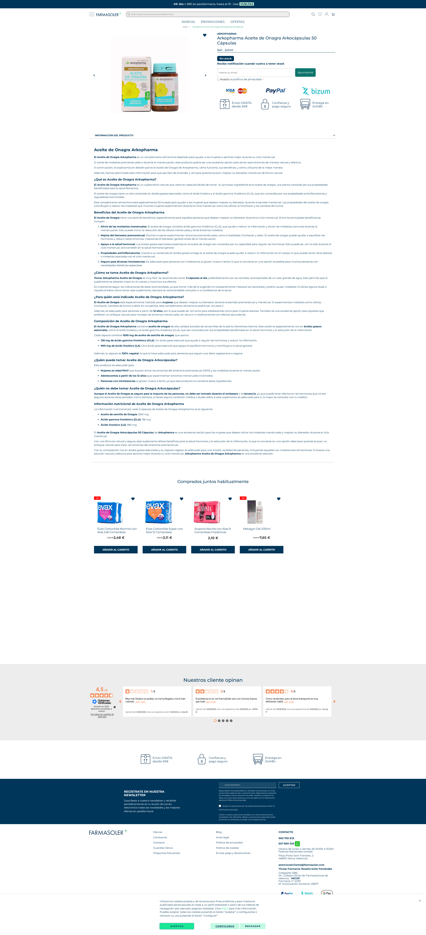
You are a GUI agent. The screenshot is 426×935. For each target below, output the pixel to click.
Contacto (159, 842)
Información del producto (114, 135)
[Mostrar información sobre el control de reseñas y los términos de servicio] (114, 707)
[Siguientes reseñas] (334, 701)
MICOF (295, 878)
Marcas (188, 21)
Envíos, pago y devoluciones (233, 853)
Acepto (241, 79)
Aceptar (176, 926)
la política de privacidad (246, 79)
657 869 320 (287, 843)
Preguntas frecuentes (166, 853)
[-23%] (110, 524)
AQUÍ (224, 908)
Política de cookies (227, 847)
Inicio (185, 27)
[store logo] (108, 14)
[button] (205, 75)
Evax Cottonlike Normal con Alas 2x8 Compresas (117, 530)
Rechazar (252, 926)
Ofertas (237, 21)
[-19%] (255, 524)
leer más (140, 701)
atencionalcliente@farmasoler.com (301, 864)
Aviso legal (222, 837)
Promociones (213, 21)
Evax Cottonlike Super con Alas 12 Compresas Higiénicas (164, 532)
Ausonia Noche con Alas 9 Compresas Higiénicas (213, 530)
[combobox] (207, 14)
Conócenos (160, 837)
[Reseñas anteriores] (120, 701)
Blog (219, 832)
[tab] (213, 135)
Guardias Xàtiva (163, 847)
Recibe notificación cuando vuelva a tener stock (250, 63)
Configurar (224, 926)
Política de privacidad (236, 800)
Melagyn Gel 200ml (256, 528)
